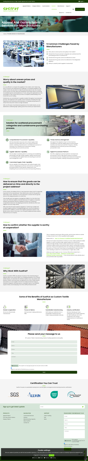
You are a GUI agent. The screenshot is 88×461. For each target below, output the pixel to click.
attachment (15, 365)
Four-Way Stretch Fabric (53, 253)
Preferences (47, 457)
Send (44, 372)
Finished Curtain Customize (54, 255)
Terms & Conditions (30, 369)
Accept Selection (43, 455)
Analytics (41, 457)
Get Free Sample (80, 9)
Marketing (54, 457)
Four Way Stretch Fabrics (9, 417)
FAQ (45, 417)
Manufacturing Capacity (29, 419)
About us (61, 12)
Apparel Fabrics (26, 6)
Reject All (36, 455)
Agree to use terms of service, (22, 369)
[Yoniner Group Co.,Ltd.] (11, 9)
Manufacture (61, 6)
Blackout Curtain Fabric (67, 253)
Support (68, 6)
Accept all (51, 455)
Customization (46, 6)
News (45, 419)
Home (5, 34)
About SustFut (27, 421)
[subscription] (82, 406)
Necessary (36, 457)
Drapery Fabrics (36, 6)
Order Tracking (47, 415)
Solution (54, 6)
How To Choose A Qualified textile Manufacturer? (69, 238)
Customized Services (29, 415)
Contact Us (68, 12)
